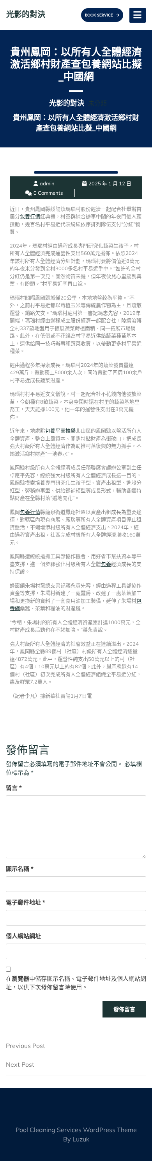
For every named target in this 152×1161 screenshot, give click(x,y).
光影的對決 (25, 14)
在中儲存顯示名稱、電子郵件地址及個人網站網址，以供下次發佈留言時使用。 (76, 983)
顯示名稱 (20, 868)
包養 (106, 564)
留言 (14, 787)
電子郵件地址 (25, 902)
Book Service (99, 15)
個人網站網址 (23, 936)
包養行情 (30, 216)
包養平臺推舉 (60, 430)
